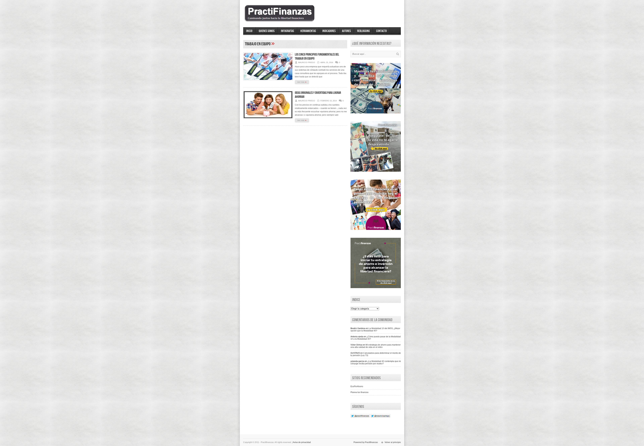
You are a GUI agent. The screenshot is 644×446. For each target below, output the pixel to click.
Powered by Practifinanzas (366, 442)
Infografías (287, 31)
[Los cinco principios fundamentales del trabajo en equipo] (268, 81)
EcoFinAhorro (357, 386)
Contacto (381, 31)
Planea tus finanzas (359, 392)
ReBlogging (363, 31)
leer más (302, 82)
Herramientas (308, 31)
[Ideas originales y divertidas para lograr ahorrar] (268, 119)
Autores (346, 31)
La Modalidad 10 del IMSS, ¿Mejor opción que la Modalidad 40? (375, 329)
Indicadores (329, 31)
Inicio (249, 31)
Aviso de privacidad (302, 442)
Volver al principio (393, 442)
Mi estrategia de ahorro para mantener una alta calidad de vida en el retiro (376, 346)
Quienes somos (267, 31)
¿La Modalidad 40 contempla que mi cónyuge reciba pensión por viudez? (376, 362)
